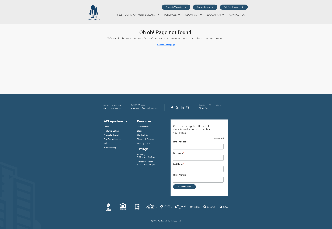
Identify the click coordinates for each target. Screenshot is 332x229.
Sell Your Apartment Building (136, 14)
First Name (178, 153)
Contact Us (237, 14)
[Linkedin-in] (182, 107)
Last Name (178, 164)
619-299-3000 (139, 105)
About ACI (191, 14)
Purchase (170, 14)
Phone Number (179, 175)
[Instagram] (187, 107)
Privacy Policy (204, 108)
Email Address (180, 141)
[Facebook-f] (172, 107)
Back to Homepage (166, 45)
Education (214, 14)
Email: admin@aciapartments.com (145, 108)
